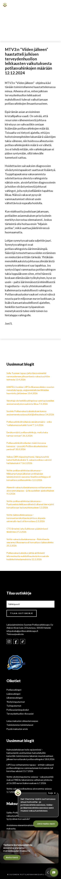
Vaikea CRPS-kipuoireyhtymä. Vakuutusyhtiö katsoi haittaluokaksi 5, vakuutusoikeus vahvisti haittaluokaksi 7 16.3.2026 (29, 460)
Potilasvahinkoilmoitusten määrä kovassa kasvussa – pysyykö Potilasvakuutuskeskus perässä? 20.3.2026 (27, 446)
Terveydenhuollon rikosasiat (20, 713)
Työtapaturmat (14, 705)
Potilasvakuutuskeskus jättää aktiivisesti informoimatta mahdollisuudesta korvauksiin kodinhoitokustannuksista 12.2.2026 (28, 556)
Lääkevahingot (13, 694)
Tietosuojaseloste (15, 634)
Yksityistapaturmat (16, 702)
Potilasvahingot (14, 689)
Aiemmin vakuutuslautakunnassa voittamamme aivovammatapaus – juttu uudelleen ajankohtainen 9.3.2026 (30, 490)
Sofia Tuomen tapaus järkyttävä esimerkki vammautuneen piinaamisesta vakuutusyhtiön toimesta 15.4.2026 (28, 376)
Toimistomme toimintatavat (20, 725)
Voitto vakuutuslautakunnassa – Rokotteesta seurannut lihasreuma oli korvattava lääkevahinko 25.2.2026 (30, 542)
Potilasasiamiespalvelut (18, 710)
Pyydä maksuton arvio (17, 729)
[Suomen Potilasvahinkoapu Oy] (5, 5)
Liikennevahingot (14, 697)
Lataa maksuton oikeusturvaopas (22, 721)
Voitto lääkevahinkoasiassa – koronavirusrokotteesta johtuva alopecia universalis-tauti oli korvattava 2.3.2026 (26, 518)
